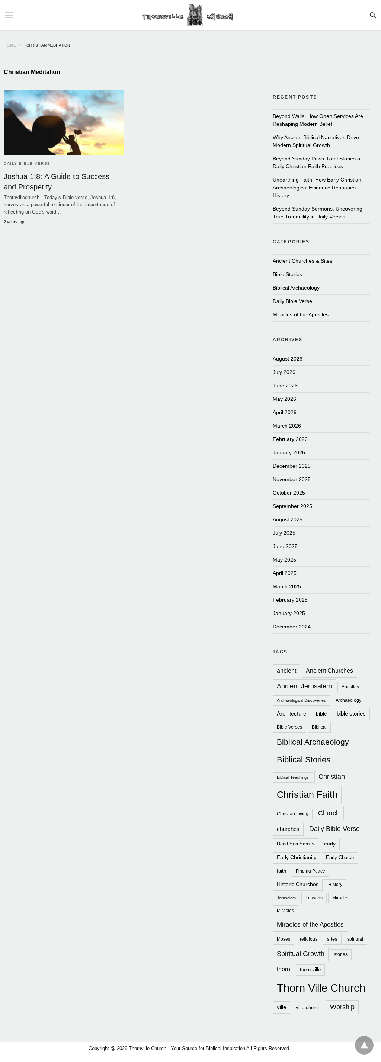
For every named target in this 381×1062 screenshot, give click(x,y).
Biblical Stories (303, 759)
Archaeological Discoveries (301, 700)
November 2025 (292, 479)
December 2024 (292, 627)
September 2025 (292, 506)
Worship (342, 1007)
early (330, 844)
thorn (283, 969)
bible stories (351, 714)
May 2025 (284, 560)
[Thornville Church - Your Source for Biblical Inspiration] (190, 15)
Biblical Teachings (293, 777)
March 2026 (287, 426)
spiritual (355, 939)
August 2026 (287, 359)
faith (281, 871)
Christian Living (292, 813)
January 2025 (289, 613)
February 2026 (290, 439)
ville (281, 1007)
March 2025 (287, 586)
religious (308, 939)
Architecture (291, 714)
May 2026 (284, 399)
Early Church (340, 857)
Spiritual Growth (300, 953)
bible (321, 714)
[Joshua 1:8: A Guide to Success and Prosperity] (64, 122)
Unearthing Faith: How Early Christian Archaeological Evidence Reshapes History (317, 187)
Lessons (314, 897)
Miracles (285, 910)
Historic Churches (297, 884)
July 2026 (284, 372)
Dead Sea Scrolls (295, 844)
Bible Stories (287, 274)
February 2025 (290, 600)
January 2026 (289, 452)
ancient (286, 670)
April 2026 (285, 412)
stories (341, 954)
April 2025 (285, 573)
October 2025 (289, 493)
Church (329, 813)
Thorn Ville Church (321, 988)
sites (332, 939)
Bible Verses (289, 726)
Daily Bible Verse (27, 163)
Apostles (350, 686)
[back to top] (364, 1045)
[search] (373, 15)
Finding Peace (310, 871)
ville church (308, 1007)
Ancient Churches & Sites (302, 261)
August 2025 (287, 519)
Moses (283, 939)
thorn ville (310, 969)
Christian (331, 776)
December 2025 (292, 466)
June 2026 (285, 385)
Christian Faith (307, 794)
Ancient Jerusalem (304, 686)
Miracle (339, 898)
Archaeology (348, 700)
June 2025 (285, 546)
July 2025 (284, 533)
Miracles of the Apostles (301, 314)
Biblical (319, 726)
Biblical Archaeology (296, 288)
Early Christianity (296, 857)
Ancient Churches (329, 671)
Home (10, 45)
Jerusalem (286, 898)
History (335, 884)
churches (288, 829)
